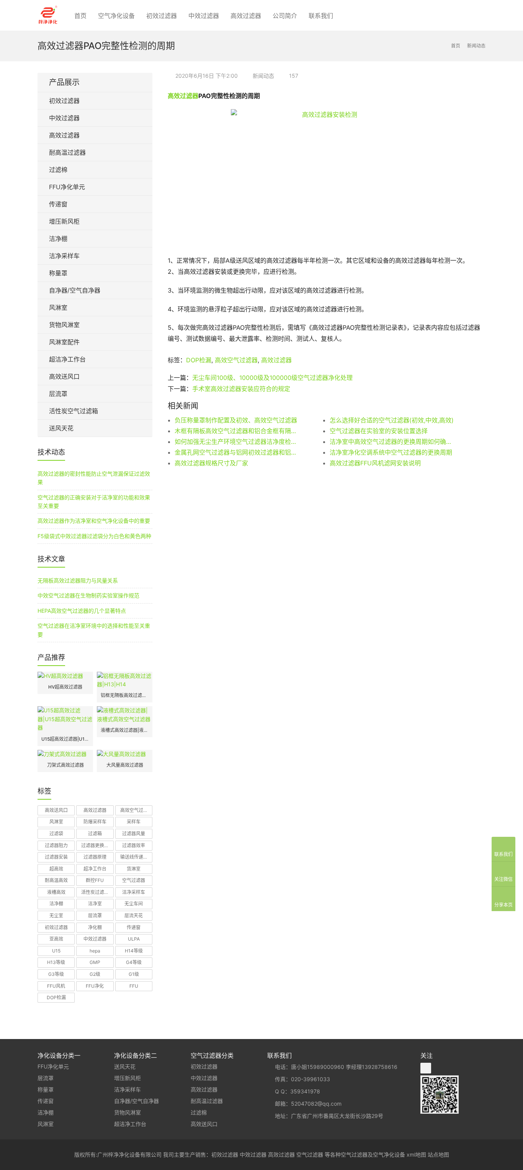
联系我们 (321, 16)
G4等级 (134, 962)
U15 (56, 951)
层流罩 (58, 394)
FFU (133, 986)
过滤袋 (56, 833)
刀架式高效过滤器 (65, 765)
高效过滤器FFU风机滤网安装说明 (375, 463)
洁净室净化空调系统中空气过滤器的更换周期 (391, 452)
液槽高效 (56, 892)
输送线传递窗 (134, 857)
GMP (95, 962)
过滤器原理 (94, 857)
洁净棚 (58, 238)
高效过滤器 (245, 16)
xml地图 (416, 1154)
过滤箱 (95, 833)
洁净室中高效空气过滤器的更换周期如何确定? (392, 441)
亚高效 (56, 939)
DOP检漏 (198, 360)
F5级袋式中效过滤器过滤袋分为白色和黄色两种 (94, 536)
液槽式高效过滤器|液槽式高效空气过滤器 (125, 730)
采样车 (134, 822)
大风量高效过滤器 (124, 765)
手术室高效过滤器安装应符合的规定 (241, 389)
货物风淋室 (64, 325)
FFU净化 (95, 986)
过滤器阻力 (56, 845)
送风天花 (61, 428)
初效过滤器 (161, 16)
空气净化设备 (116, 16)
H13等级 (56, 962)
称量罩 (58, 273)
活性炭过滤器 (95, 892)
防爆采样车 (94, 822)
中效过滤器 (203, 16)
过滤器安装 (56, 857)
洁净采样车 (64, 256)
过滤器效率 (133, 845)
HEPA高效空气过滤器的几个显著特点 (82, 610)
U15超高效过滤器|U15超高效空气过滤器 (65, 739)
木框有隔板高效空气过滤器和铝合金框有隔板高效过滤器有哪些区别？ (237, 431)
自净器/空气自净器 (74, 290)
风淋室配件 (64, 342)
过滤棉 (58, 169)
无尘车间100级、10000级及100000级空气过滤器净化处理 (272, 377)
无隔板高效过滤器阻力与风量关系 (78, 580)
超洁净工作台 (67, 359)
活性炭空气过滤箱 (73, 411)
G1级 (134, 974)
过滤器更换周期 (97, 845)
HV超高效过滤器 (65, 687)
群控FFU (95, 880)
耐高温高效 (56, 880)
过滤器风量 (133, 833)
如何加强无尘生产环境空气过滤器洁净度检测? (237, 441)
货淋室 (134, 869)
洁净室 (95, 904)
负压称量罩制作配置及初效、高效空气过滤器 (236, 420)
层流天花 (133, 915)
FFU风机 (56, 986)
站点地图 (438, 1154)
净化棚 (95, 927)
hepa (95, 951)
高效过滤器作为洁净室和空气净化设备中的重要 (94, 520)
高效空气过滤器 (236, 360)
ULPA (134, 939)
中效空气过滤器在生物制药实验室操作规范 (88, 595)
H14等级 (134, 951)
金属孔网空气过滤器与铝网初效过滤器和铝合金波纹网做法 (237, 452)
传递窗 (58, 204)
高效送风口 (64, 376)
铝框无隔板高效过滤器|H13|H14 (125, 695)
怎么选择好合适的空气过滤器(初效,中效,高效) (392, 420)
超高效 (56, 869)
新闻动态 (263, 75)
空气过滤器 (133, 880)
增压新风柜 (64, 221)
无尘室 (56, 915)
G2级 (95, 974)
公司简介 (285, 16)
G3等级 (56, 974)
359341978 (305, 1091)
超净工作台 (94, 869)
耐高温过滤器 (67, 152)
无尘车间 (133, 904)
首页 (80, 16)
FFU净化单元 (67, 187)
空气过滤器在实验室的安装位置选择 (379, 431)
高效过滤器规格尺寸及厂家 (211, 463)
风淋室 (58, 307)
